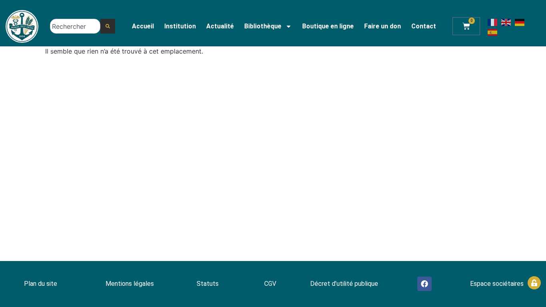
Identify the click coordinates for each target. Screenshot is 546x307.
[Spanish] (493, 32)
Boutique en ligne (328, 26)
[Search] (107, 26)
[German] (520, 21)
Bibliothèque (262, 26)
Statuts (208, 283)
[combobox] (75, 26)
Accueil (143, 26)
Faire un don (382, 26)
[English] (506, 21)
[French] (493, 21)
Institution (180, 26)
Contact (423, 26)
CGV (270, 283)
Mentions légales (130, 283)
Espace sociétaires (497, 283)
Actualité (220, 26)
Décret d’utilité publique (344, 283)
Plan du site (40, 283)
